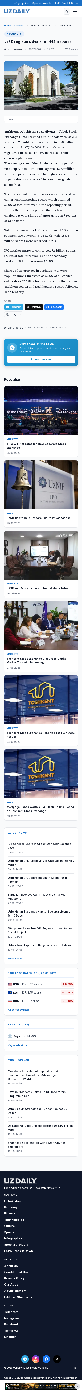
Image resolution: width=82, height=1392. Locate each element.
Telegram (15, 307)
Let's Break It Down (66, 3)
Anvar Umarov (13, 49)
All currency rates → (20, 1009)
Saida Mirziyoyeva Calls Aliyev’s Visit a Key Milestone (36, 896)
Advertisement (15, 1291)
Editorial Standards (18, 1297)
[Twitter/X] (57, 1359)
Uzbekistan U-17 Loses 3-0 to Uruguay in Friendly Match (41, 862)
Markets (19, 25)
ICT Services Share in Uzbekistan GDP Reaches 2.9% (39, 845)
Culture (9, 1226)
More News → (16, 958)
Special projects (41, 3)
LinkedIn (10, 1337)
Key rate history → (19, 1045)
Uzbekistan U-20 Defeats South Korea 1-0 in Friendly (37, 879)
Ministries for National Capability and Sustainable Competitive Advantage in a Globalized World (35, 1075)
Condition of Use (16, 1272)
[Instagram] (35, 1359)
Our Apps (11, 1284)
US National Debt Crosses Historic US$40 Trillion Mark (40, 1127)
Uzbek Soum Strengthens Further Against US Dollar (37, 1110)
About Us (11, 1266)
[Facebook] (46, 1359)
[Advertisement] (41, 1386)
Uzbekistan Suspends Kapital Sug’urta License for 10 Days (39, 913)
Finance (9, 1213)
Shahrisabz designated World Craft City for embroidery (36, 1144)
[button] (67, 11)
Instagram (11, 1318)
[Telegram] (25, 1359)
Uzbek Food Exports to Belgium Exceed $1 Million (40, 945)
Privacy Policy (14, 1278)
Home (7, 25)
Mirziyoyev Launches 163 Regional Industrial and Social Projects (40, 930)
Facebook (56, 307)
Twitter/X (35, 307)
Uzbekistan (12, 1201)
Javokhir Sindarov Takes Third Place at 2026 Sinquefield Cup (38, 1094)
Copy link (15, 314)
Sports (9, 1232)
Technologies (14, 1219)
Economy (11, 1207)
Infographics (21, 3)
